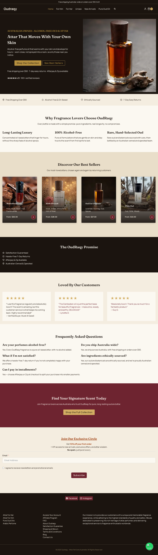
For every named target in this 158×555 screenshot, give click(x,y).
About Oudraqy (49, 523)
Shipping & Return (50, 529)
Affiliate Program (50, 518)
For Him (59, 9)
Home (50, 9)
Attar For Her (8, 515)
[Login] (145, 9)
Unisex (78, 9)
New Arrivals (90, 9)
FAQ (44, 520)
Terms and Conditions (52, 531)
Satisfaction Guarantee (53, 526)
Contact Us (48, 537)
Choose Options (33, 217)
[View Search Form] (114, 9)
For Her (69, 9)
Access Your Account (52, 515)
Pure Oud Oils (9, 520)
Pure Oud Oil (104, 9)
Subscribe (79, 475)
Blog (45, 534)
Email (4, 455)
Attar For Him (8, 518)
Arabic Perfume (9, 523)
